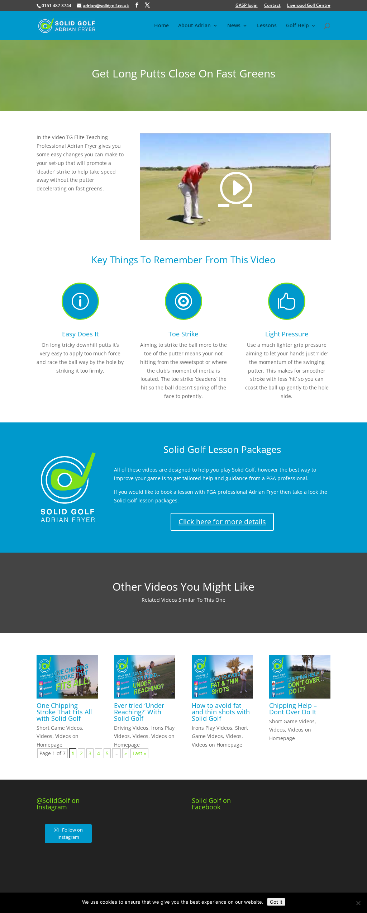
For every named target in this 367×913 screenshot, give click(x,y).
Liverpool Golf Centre (308, 5)
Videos (44, 736)
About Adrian (194, 26)
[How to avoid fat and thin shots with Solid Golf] (222, 677)
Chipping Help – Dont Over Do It (293, 708)
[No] (358, 903)
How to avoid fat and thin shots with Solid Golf (221, 712)
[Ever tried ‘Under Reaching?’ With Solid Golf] (144, 677)
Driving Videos (131, 727)
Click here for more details (222, 521)
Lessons (267, 26)
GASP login (246, 5)
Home (161, 26)
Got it (276, 902)
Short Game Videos (59, 727)
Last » (139, 753)
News (233, 26)
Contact (272, 5)
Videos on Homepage (217, 744)
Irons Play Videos (212, 727)
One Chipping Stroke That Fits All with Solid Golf (64, 712)
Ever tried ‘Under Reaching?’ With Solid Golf (139, 712)
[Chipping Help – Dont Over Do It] (299, 677)
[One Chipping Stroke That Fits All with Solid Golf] (67, 677)
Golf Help (297, 26)
